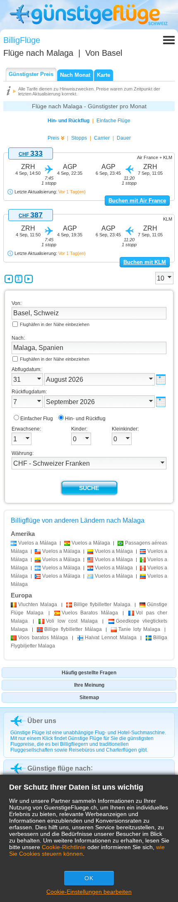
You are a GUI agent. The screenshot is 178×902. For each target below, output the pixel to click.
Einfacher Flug (36, 418)
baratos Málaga (43, 637)
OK (89, 878)
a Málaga (37, 543)
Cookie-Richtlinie (64, 847)
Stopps (79, 138)
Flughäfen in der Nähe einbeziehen (54, 324)
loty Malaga (139, 629)
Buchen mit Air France (137, 201)
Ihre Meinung (89, 685)
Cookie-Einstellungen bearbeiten (89, 891)
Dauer (124, 138)
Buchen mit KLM (144, 262)
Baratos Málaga (90, 613)
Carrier (102, 138)
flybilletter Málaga (72, 629)
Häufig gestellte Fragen (89, 673)
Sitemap (89, 697)
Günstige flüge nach (59, 768)
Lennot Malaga (111, 637)
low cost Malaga (72, 621)
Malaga (37, 604)
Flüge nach (38, 52)
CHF (31, 154)
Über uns (41, 720)
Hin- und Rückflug (68, 121)
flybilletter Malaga (102, 604)
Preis (53, 138)
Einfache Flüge (113, 121)
